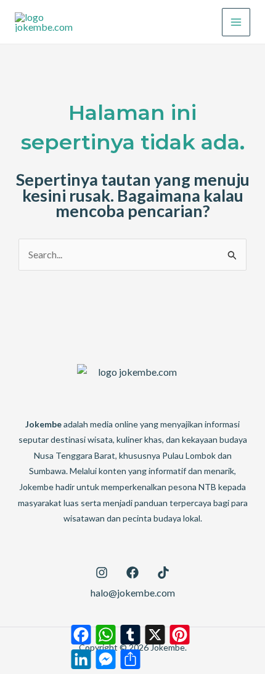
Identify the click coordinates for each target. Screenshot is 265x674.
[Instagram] (102, 572)
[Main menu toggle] (236, 22)
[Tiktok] (163, 572)
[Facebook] (132, 572)
